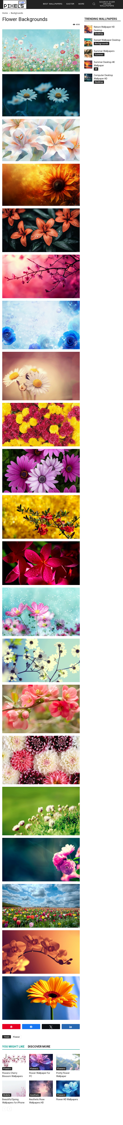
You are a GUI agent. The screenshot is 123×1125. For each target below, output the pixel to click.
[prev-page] (4, 1109)
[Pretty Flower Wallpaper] (68, 1062)
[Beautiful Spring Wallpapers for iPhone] (14, 1089)
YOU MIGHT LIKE (13, 1046)
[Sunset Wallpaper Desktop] (88, 42)
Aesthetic (35, 1094)
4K (96, 68)
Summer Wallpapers (104, 51)
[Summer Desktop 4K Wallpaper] (88, 64)
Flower (16, 1036)
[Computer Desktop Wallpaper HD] (88, 78)
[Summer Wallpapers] (88, 53)
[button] (105, 4)
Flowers (7, 1068)
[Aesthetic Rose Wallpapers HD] (41, 1089)
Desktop (99, 33)
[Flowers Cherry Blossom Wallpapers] (14, 1062)
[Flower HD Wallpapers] (68, 1089)
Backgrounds (101, 43)
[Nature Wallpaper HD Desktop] (88, 29)
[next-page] (9, 1109)
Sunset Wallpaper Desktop (107, 40)
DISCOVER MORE (39, 1046)
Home (5, 13)
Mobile (6, 1094)
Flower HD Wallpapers (67, 1099)
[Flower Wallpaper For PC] (41, 1062)
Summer (99, 54)
